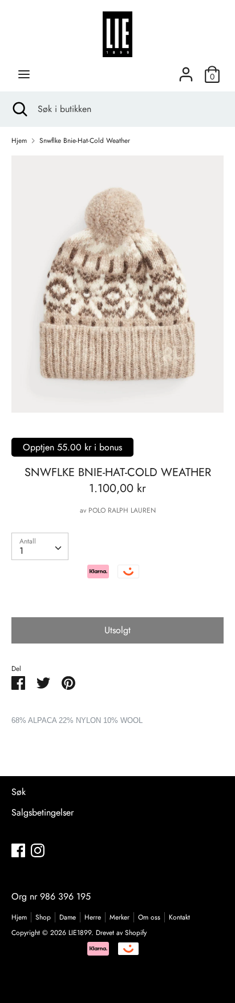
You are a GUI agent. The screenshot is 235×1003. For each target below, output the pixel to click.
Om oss (149, 917)
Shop (43, 917)
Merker (119, 917)
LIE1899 (79, 933)
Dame (67, 917)
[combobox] (39, 546)
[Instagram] (37, 850)
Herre (92, 917)
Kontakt (179, 917)
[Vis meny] (24, 74)
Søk (18, 791)
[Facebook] (18, 850)
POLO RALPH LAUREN (122, 510)
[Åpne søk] (19, 109)
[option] (117, 284)
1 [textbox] (21, 550)
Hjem (19, 917)
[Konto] (186, 70)
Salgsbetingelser (42, 812)
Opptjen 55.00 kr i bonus (72, 447)
